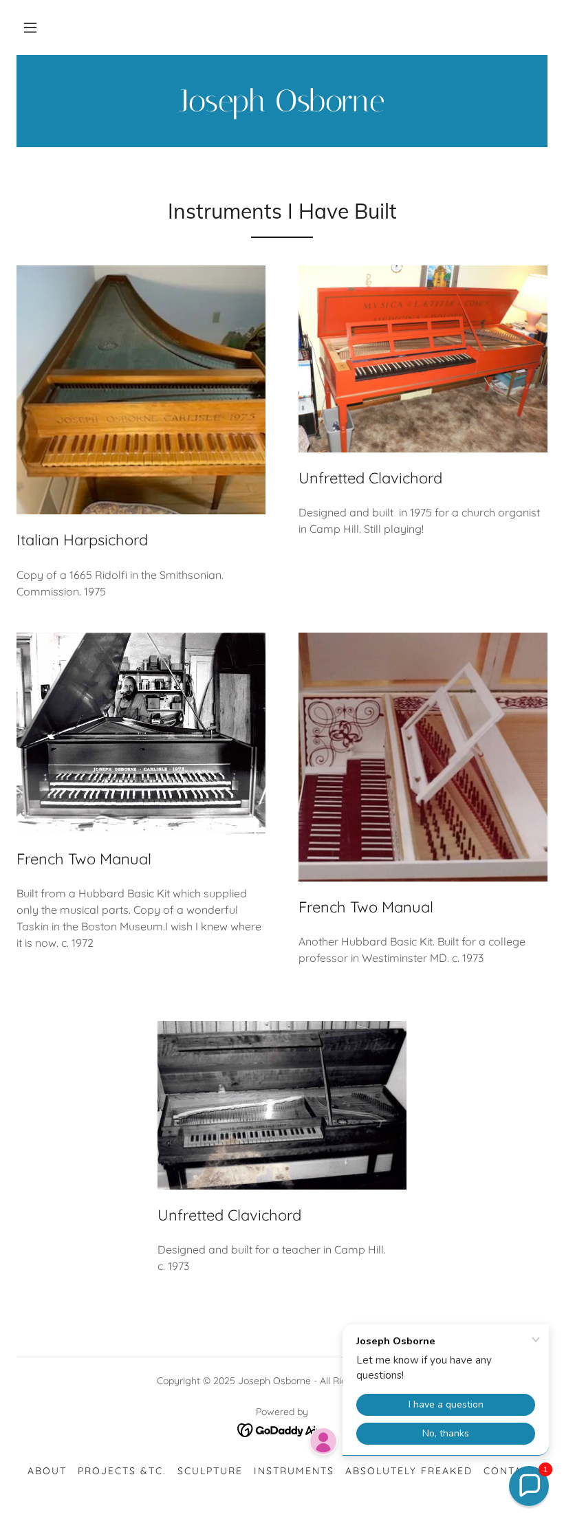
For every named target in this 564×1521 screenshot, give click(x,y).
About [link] (47, 1471)
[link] (282, 107)
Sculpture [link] (210, 1471)
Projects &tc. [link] (122, 1471)
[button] (30, 27)
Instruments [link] (294, 1471)
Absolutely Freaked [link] (409, 1471)
